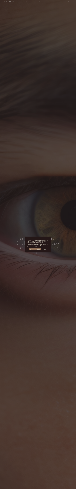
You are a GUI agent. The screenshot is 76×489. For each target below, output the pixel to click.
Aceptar (31, 249)
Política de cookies (42, 245)
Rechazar (38, 249)
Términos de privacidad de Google (33, 246)
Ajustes (44, 249)
